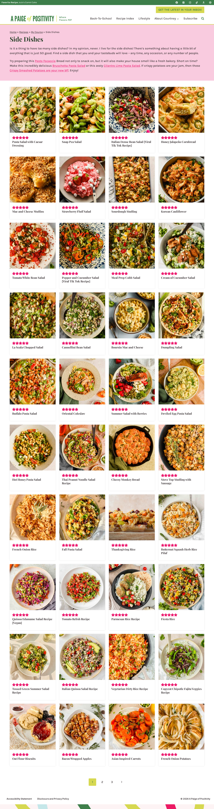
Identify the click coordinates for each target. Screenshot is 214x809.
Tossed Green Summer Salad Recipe (30, 690)
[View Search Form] (202, 18)
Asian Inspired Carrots (126, 759)
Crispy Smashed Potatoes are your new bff (39, 70)
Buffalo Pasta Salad (24, 413)
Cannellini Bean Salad (76, 347)
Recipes (23, 32)
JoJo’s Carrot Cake (28, 2)
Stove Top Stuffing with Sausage (176, 481)
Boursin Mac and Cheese (127, 347)
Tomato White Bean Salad (28, 278)
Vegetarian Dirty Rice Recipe (129, 689)
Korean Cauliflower (173, 211)
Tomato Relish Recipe (76, 619)
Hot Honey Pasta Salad (26, 479)
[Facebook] (177, 2)
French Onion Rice (24, 549)
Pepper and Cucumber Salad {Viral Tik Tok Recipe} (80, 279)
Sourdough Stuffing (124, 211)
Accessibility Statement (19, 798)
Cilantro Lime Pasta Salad (122, 65)
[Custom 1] (203, 2)
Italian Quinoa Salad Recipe (80, 689)
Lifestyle (144, 18)
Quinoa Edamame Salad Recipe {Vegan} (32, 621)
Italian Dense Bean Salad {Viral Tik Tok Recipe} (131, 143)
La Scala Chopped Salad (27, 347)
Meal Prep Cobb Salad (125, 278)
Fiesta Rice (168, 619)
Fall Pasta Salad (72, 549)
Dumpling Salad (171, 347)
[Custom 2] (210, 2)
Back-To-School (101, 18)
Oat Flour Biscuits (24, 759)
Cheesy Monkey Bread (125, 479)
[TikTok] (197, 2)
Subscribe (190, 18)
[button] (14, 137)
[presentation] (33, 110)
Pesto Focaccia (45, 61)
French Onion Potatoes (176, 759)
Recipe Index (125, 18)
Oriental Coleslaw (73, 413)
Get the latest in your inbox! (180, 9)
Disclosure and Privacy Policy (53, 798)
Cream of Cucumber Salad (178, 278)
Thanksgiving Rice (123, 549)
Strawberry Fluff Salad (76, 211)
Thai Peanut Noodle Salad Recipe (78, 481)
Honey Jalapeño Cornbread (178, 142)
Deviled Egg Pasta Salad (176, 413)
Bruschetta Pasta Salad (68, 65)
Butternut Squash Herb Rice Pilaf (179, 551)
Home (13, 32)
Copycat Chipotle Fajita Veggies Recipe (181, 690)
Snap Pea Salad (72, 142)
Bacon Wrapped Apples (76, 759)
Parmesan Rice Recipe (125, 619)
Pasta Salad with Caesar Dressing (27, 143)
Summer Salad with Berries (129, 413)
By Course (37, 32)
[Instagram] (190, 2)
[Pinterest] (183, 2)
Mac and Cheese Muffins (28, 211)
